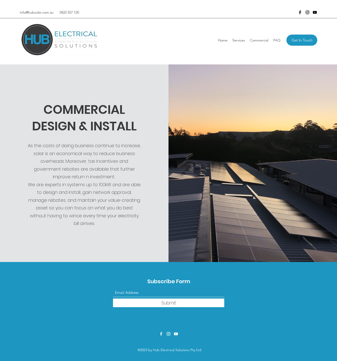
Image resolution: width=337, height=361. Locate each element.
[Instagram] (307, 12)
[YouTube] (314, 12)
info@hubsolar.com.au (37, 12)
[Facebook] (300, 12)
